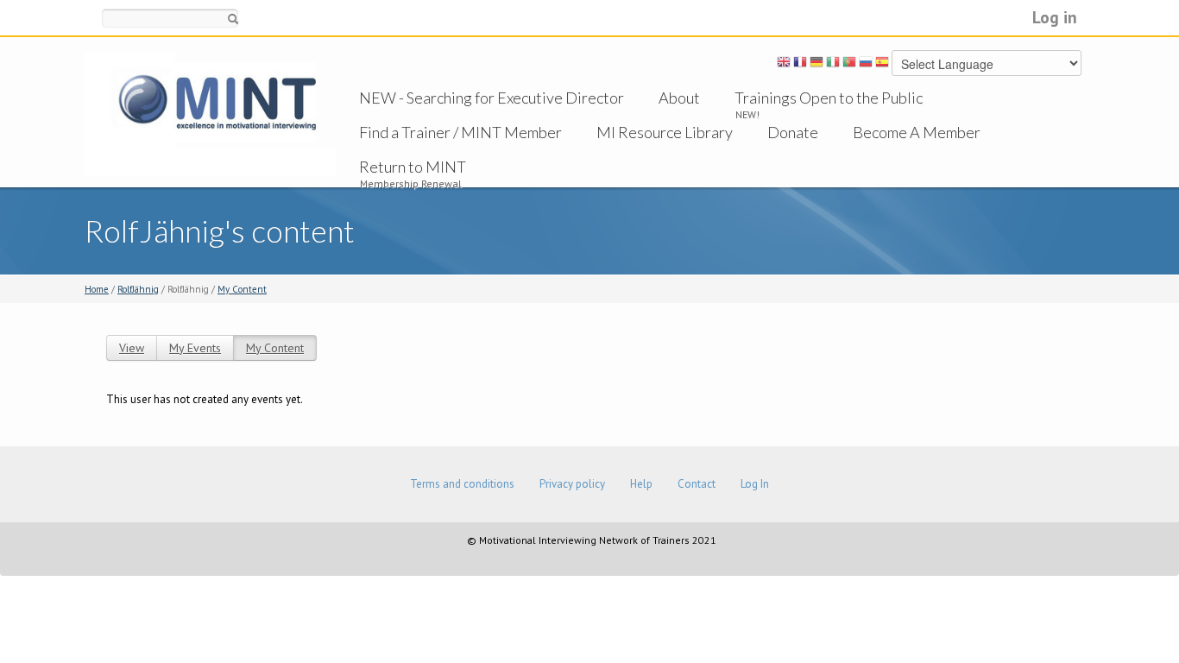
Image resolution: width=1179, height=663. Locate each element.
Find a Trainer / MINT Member (460, 132)
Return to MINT (412, 166)
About (679, 97)
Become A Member (916, 132)
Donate (792, 132)
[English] (784, 64)
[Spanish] (882, 64)
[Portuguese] (849, 64)
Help (641, 484)
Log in (1054, 17)
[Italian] (833, 64)
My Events (195, 348)
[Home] (211, 113)
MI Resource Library (664, 132)
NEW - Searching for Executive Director (491, 97)
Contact (697, 484)
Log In (755, 484)
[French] (800, 64)
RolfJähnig (138, 289)
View (131, 348)
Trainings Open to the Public (829, 97)
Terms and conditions (462, 484)
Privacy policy (572, 484)
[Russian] (866, 64)
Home (97, 289)
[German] (816, 64)
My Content (242, 289)
